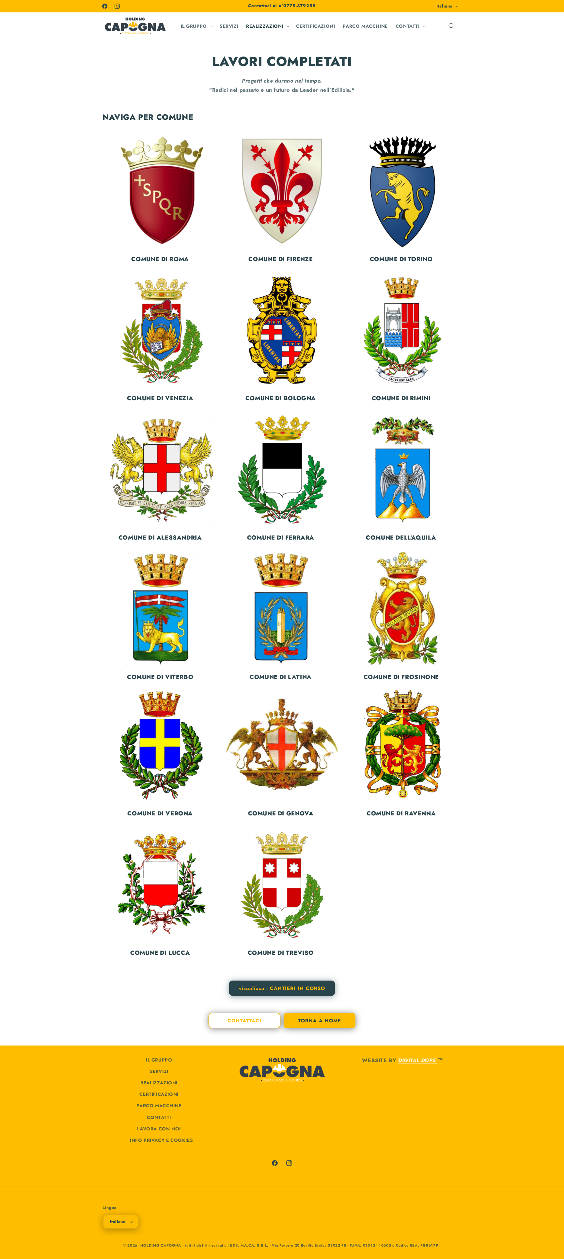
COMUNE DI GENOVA (281, 813)
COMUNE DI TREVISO (281, 953)
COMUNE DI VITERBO (160, 677)
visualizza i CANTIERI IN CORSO (282, 988)
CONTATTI (159, 1117)
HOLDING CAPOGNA (160, 1245)
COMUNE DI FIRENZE (280, 259)
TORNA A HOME (319, 1020)
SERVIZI (159, 1071)
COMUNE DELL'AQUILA (401, 538)
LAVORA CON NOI (158, 1128)
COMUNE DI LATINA (281, 677)
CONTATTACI (244, 1020)
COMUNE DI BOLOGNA (280, 398)
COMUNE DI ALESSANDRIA (160, 538)
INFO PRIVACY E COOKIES (161, 1140)
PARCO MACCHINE (158, 1105)
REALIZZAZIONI (159, 1082)
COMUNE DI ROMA (160, 259)
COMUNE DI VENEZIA (160, 398)
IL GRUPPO (159, 1060)
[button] (196, 26)
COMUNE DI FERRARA (280, 538)
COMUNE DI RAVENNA (401, 813)
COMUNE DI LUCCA (160, 953)
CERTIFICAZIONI (158, 1094)
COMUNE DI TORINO (401, 259)
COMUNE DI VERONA (160, 813)
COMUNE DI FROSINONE (401, 677)
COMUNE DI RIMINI (401, 398)
